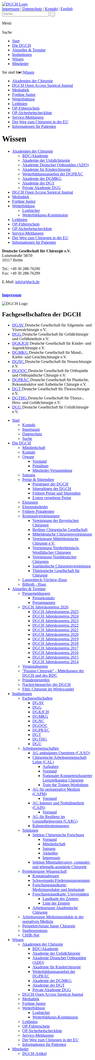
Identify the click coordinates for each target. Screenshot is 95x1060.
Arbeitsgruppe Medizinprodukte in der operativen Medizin (53, 919)
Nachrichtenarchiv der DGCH (46, 684)
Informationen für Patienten (34, 126)
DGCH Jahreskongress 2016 (55, 652)
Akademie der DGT (38, 183)
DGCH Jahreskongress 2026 (45, 607)
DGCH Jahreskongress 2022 (55, 625)
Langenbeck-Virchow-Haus (44, 580)
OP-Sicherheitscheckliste (32, 113)
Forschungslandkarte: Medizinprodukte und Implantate (58, 887)
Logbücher (31, 210)
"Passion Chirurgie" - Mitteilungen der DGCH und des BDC (53, 673)
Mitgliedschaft (33, 447)
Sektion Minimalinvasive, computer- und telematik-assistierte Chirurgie (61, 864)
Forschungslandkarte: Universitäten (60, 894)
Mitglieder (20, 64)
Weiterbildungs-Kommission (45, 215)
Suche (27, 438)
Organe (28, 457)
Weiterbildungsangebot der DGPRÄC (52, 174)
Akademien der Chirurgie (32, 81)
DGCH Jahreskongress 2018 (55, 643)
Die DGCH (21, 45)
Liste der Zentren (56, 903)
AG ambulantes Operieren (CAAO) (61, 753)
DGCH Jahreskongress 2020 (55, 634)
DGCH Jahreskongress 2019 (55, 639)
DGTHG (20, 398)
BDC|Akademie (35, 156)
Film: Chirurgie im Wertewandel (48, 689)
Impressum (11, 9)
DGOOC (20, 371)
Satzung (28, 475)
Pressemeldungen (36, 593)
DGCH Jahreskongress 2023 (55, 621)
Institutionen (22, 54)
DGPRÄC (21, 380)
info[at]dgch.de (27, 282)
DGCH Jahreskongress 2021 (55, 630)
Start (16, 41)
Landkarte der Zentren (60, 898)
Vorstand (39, 461)
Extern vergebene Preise (51, 498)
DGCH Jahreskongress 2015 (55, 657)
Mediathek (20, 90)
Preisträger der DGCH (50, 484)
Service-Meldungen (28, 117)
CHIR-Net (30, 935)
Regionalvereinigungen (41, 516)
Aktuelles (50, 853)
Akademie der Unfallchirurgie (46, 160)
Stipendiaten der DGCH (51, 488)
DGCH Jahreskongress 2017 (55, 648)
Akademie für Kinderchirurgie (46, 169)
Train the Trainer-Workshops (65, 785)
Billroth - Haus (34, 584)
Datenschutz (32, 9)
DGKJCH (20, 343)
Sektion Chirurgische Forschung (58, 835)
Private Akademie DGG (41, 188)
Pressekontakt (43, 598)
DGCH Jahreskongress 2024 (55, 616)
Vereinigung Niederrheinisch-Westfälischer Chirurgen (56, 550)
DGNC (18, 361)
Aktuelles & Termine (29, 50)
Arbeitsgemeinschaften (40, 748)
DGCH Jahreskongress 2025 (55, 611)
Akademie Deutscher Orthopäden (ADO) (55, 165)
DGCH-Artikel (34, 1053)
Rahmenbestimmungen (50, 826)
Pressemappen (43, 602)
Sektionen (30, 830)
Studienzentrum (34, 930)
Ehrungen (30, 502)
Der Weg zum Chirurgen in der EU (40, 122)
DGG (17, 334)
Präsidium (40, 466)
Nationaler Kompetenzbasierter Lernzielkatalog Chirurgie (67, 777)
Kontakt (51, 9)
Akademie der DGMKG (42, 178)
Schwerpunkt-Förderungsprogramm (61, 880)
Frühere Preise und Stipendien (56, 493)
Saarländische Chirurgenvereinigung (61, 566)
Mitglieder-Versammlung (52, 470)
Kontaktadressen (45, 876)
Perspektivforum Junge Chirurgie (48, 926)
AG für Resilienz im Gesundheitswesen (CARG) (55, 818)
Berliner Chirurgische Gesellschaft (59, 529)
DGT (17, 389)
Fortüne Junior (23, 94)
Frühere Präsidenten (38, 511)
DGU (17, 407)
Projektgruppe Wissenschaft (44, 871)
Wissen (18, 59)
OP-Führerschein (26, 108)
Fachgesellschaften (37, 698)
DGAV (18, 325)
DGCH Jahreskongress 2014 (55, 662)
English (67, 9)
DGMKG (20, 352)
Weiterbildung (23, 99)
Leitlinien (19, 103)
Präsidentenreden (36, 680)
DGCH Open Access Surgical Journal (42, 85)
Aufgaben (51, 766)
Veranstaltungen (35, 666)
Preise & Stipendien (38, 479)
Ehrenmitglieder (35, 507)
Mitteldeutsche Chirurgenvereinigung (62, 534)
